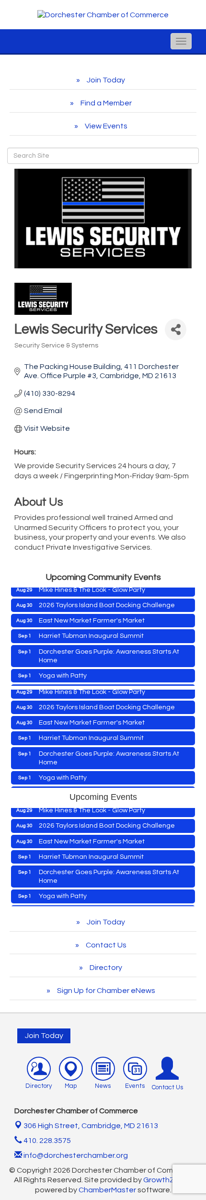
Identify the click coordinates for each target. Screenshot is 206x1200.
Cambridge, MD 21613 (90, 1126)
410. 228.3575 (46, 1140)
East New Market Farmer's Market (92, 614)
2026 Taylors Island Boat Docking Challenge (107, 599)
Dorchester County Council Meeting (94, 684)
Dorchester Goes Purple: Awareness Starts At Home (109, 650)
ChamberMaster (107, 1190)
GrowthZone (165, 1180)
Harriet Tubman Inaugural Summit (91, 629)
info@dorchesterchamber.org (75, 1155)
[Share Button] (175, 329)
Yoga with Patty (63, 669)
